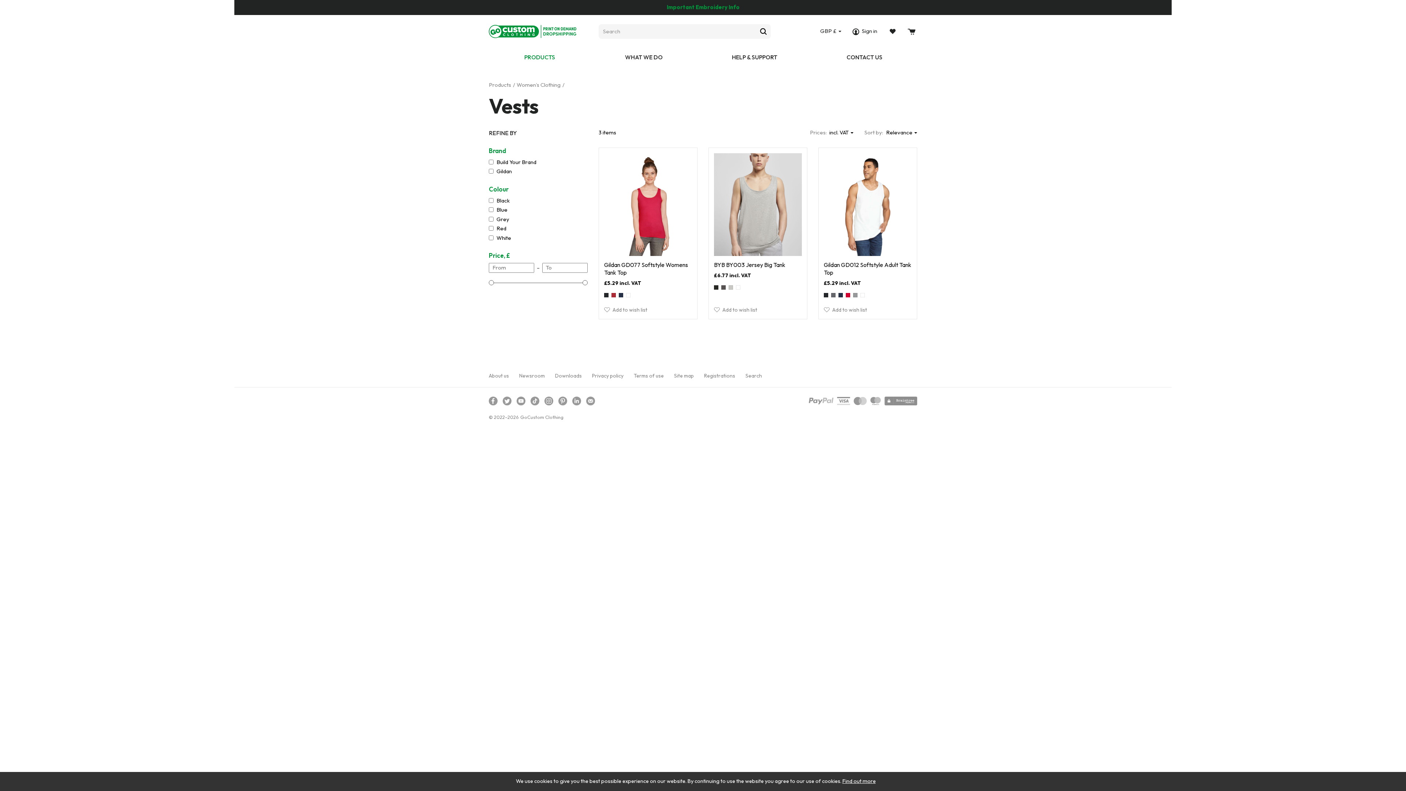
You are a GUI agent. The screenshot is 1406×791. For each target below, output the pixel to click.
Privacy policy (608, 375)
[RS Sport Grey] (855, 295)
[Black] (606, 295)
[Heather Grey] (731, 287)
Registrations (719, 375)
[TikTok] (535, 401)
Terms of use (649, 375)
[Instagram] (549, 401)
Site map (684, 375)
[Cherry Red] (613, 295)
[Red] (848, 295)
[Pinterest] (563, 401)
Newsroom (532, 375)
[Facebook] (493, 401)
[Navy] (621, 295)
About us (499, 375)
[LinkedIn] (577, 401)
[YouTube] (521, 401)
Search (753, 375)
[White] (628, 295)
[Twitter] (507, 401)
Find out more (859, 781)
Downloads (568, 375)
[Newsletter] (591, 401)
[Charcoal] (723, 287)
